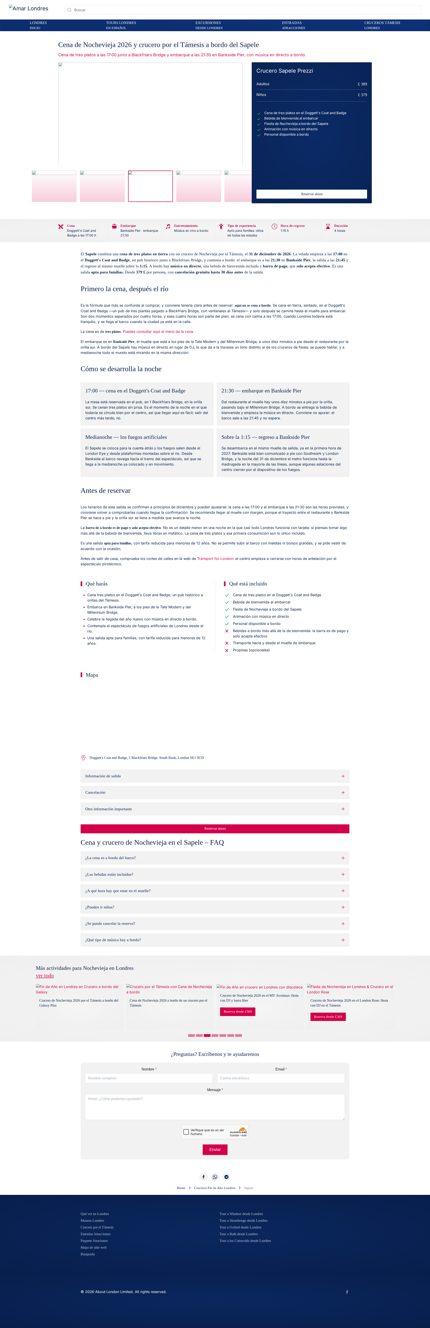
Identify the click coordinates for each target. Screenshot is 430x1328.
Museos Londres (92, 1220)
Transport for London (215, 558)
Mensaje (215, 1090)
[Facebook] (204, 1177)
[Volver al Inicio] (33, 9)
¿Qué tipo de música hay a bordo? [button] (113, 940)
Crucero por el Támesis (97, 1227)
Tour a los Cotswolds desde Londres (245, 1241)
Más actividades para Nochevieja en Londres (84, 972)
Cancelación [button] (95, 792)
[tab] (54, 186)
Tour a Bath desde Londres (238, 1234)
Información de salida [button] (103, 776)
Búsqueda (88, 1254)
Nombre (149, 1069)
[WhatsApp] (215, 1177)
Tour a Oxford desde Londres (240, 1227)
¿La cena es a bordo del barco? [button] (110, 858)
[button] (121, 25)
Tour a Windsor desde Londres (241, 1214)
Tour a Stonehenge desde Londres (243, 1220)
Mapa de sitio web (94, 1247)
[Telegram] (226, 1177)
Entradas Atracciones (95, 1234)
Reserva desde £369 (238, 1011)
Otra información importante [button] (108, 809)
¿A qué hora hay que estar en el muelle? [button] (117, 890)
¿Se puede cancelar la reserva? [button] (110, 923)
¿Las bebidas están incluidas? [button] (109, 874)
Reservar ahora (311, 194)
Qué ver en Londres (95, 1214)
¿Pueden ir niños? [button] (99, 907)
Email (281, 1069)
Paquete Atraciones (94, 1241)
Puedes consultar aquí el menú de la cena (158, 331)
